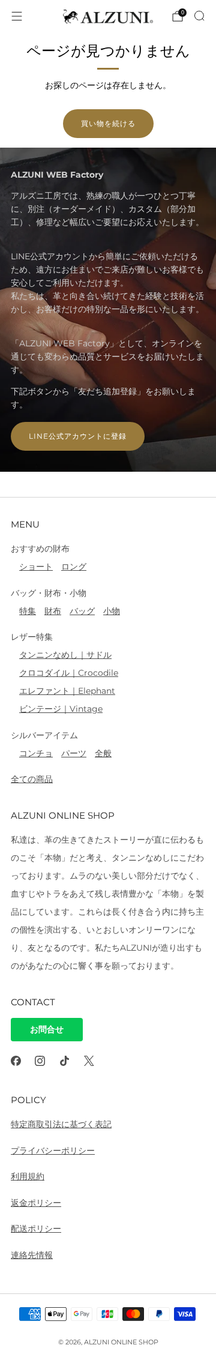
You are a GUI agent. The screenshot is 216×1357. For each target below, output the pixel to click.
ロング (73, 566)
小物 (111, 611)
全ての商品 (32, 779)
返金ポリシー (36, 1203)
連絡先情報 (32, 1255)
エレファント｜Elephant (67, 691)
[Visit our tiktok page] (64, 1061)
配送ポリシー (36, 1228)
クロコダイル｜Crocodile (68, 673)
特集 (27, 611)
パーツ (73, 753)
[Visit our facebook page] (16, 1061)
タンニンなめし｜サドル (65, 655)
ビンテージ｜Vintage (61, 709)
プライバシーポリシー (53, 1150)
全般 (103, 753)
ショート (36, 566)
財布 (52, 611)
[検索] (199, 16)
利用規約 (27, 1176)
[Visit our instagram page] (40, 1061)
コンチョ (36, 753)
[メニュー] (17, 16)
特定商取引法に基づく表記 (61, 1124)
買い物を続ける (108, 123)
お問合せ (47, 1029)
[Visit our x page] (89, 1061)
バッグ (82, 611)
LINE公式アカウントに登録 (78, 436)
